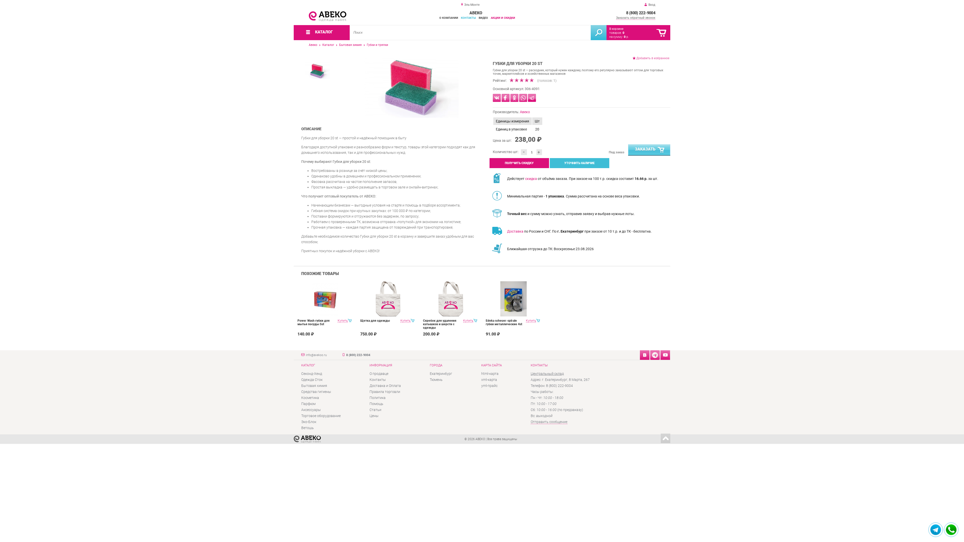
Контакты (468, 18)
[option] (411, 86)
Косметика (310, 398)
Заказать (645, 149)
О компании (448, 18)
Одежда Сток (312, 380)
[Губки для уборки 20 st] (411, 86)
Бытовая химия (350, 45)
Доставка (515, 231)
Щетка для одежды (375, 320)
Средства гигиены (316, 392)
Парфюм (308, 404)
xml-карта (489, 380)
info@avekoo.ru (316, 355)
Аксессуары (311, 410)
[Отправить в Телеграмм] (532, 98)
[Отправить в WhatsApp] (523, 98)
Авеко (313, 45)
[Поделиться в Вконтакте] (497, 98)
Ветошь (307, 428)
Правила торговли (385, 392)
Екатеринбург (441, 374)
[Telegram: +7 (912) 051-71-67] (935, 529)
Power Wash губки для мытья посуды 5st (313, 322)
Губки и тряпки (377, 45)
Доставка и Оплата (385, 386)
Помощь (376, 404)
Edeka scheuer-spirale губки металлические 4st (504, 322)
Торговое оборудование (321, 416)
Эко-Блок (308, 422)
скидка (531, 179)
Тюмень (436, 380)
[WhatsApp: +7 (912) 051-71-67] (951, 529)
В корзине (616, 29)
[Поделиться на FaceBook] (506, 98)
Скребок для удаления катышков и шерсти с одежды (439, 324)
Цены (374, 416)
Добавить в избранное (652, 58)
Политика (378, 398)
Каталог (328, 45)
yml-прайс (489, 386)
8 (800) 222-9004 (640, 13)
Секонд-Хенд (311, 374)
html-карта (490, 374)
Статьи (375, 410)
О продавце (379, 374)
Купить (343, 320)
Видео (483, 18)
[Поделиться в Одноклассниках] (514, 98)
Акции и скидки (503, 18)
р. (626, 37)
